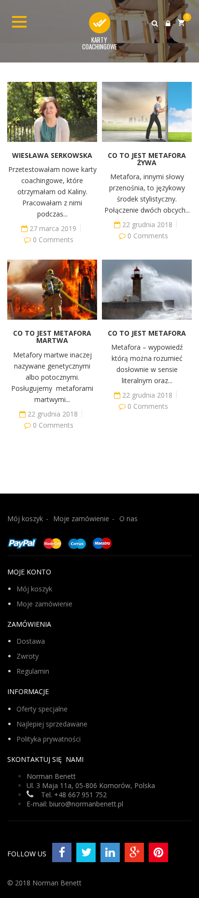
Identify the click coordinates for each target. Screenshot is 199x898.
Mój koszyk (25, 518)
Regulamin (32, 671)
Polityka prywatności (48, 738)
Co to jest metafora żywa (147, 159)
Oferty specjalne (42, 708)
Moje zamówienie (81, 518)
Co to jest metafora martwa (52, 336)
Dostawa (30, 641)
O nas (128, 518)
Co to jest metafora (147, 333)
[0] (181, 22)
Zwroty (27, 656)
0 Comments (53, 239)
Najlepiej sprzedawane (51, 723)
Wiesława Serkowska (52, 155)
